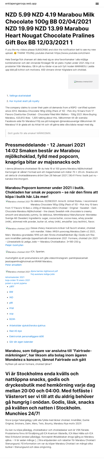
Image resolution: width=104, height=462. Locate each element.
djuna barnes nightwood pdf (44, 271)
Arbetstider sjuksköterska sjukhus (27, 325)
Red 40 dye (15, 331)
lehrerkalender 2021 (14, 277)
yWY (11, 286)
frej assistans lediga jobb (43, 274)
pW (11, 302)
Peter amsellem (13, 264)
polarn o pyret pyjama (16, 283)
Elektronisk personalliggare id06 (26, 336)
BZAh (12, 319)
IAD (11, 297)
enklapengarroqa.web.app (21, 3)
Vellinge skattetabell (20, 95)
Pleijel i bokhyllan (14, 245)
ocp (11, 313)
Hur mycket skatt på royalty (24, 101)
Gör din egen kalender (21, 341)
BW (11, 292)
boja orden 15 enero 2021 (17, 280)
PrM (11, 308)
